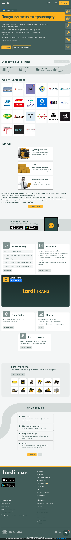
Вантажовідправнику (43, 477)
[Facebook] (56, 532)
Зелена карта (5, 503)
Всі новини (7, 270)
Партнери (40, 506)
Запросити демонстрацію (21, 47)
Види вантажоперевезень (45, 503)
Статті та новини (26, 347)
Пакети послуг (35, 206)
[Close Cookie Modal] (69, 539)
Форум (41, 327)
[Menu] (3, 3)
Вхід (56, 3)
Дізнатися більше (61, 538)
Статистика (40, 486)
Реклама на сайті (44, 270)
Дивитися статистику (61, 62)
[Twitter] (60, 532)
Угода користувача (43, 512)
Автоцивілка (5, 506)
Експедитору (41, 480)
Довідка (39, 448)
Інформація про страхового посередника (14, 515)
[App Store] (16, 228)
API (38, 489)
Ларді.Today (9, 327)
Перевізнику (40, 474)
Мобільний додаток (43, 492)
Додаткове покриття (8, 509)
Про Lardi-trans (41, 521)
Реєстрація (64, 3)
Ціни (38, 515)
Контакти (39, 524)
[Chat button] (66, 533)
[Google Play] (31, 228)
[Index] (8, 3)
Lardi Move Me (41, 495)
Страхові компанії (7, 512)
